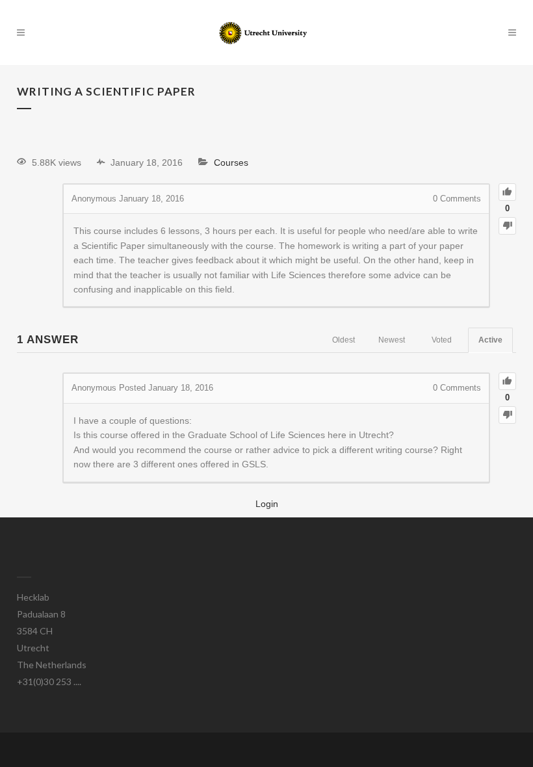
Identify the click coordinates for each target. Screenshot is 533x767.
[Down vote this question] (507, 226)
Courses (231, 162)
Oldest (343, 339)
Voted (442, 339)
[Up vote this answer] (507, 381)
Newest (391, 339)
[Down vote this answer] (507, 415)
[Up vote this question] (507, 192)
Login (266, 504)
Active (490, 339)
